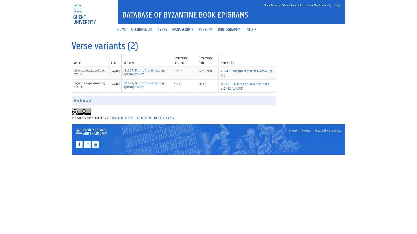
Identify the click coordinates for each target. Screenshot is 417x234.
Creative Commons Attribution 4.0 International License (141, 117)
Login (338, 5)
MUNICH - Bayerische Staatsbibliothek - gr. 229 (246, 73)
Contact (293, 130)
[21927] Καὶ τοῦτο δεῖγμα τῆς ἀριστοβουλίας (144, 85)
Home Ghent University (319, 5)
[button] (251, 30)
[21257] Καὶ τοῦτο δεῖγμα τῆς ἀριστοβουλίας (144, 72)
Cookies (306, 130)
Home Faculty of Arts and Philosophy (283, 5)
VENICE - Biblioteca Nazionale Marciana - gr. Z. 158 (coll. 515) (245, 86)
